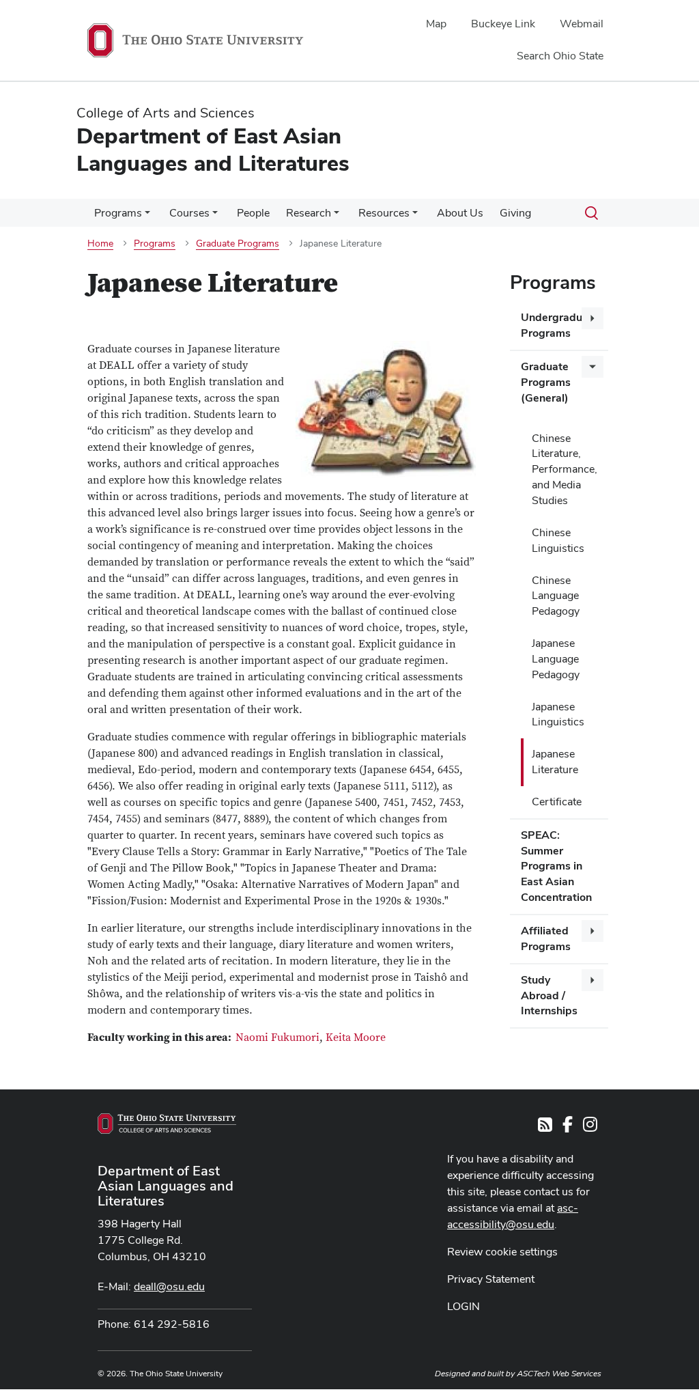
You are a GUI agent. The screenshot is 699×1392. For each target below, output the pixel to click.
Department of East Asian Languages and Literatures (165, 1186)
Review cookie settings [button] (502, 1251)
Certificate (557, 801)
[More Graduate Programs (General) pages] (592, 367)
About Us (460, 213)
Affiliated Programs (546, 938)
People (253, 213)
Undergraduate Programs (560, 325)
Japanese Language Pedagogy (556, 659)
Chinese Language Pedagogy (556, 596)
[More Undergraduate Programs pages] (592, 318)
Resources (384, 213)
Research (308, 213)
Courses (189, 213)
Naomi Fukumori (277, 1037)
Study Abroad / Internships (549, 995)
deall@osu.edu (169, 1286)
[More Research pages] (336, 216)
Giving (515, 213)
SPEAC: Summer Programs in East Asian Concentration (556, 866)
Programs (118, 213)
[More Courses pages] (215, 216)
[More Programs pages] (147, 216)
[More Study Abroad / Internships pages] (592, 980)
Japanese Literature (555, 762)
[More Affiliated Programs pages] (592, 931)
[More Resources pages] (415, 216)
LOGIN (463, 1306)
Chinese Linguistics (558, 540)
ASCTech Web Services (559, 1373)
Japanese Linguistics (558, 714)
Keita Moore (356, 1037)
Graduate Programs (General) (546, 382)
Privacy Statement (490, 1279)
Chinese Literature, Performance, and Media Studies (564, 469)
